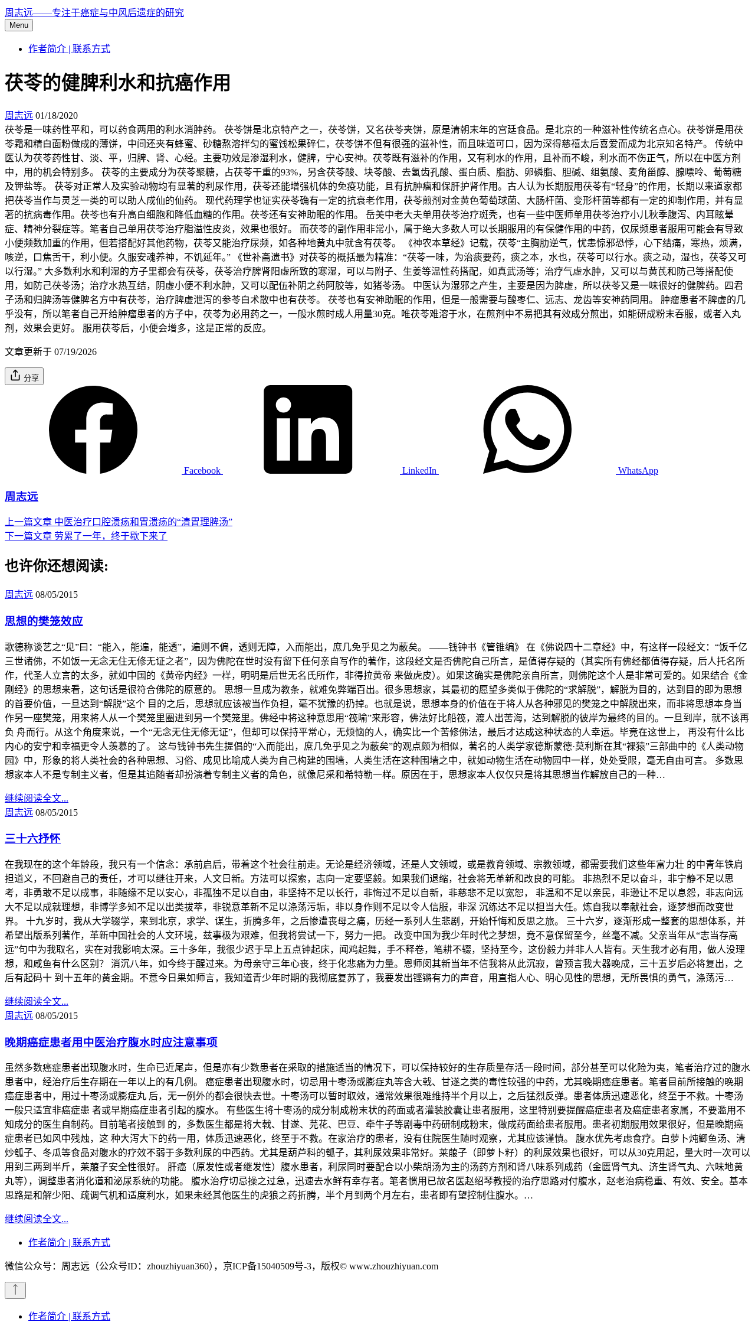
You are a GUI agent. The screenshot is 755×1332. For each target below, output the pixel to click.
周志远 (19, 115)
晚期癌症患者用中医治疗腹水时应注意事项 (111, 1042)
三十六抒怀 (33, 838)
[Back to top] (15, 1290)
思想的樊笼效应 (44, 621)
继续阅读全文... (36, 798)
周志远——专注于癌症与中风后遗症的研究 (94, 13)
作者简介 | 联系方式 (69, 49)
